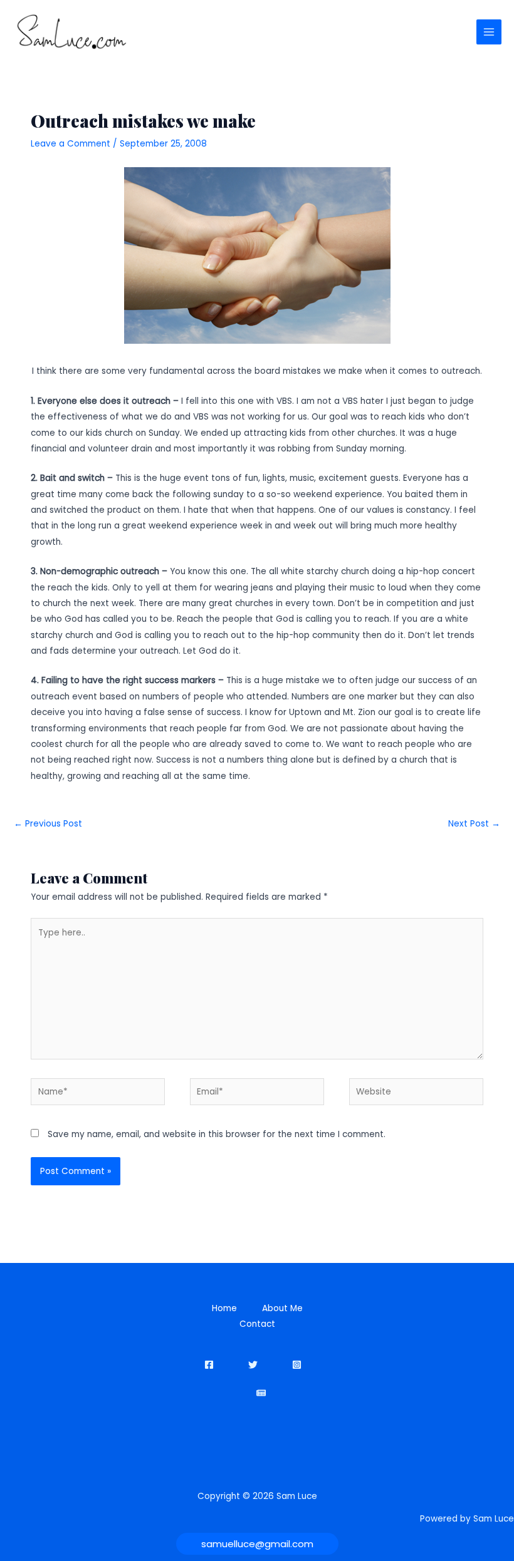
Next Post (474, 824)
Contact (257, 1324)
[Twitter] (253, 1365)
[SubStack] (261, 1393)
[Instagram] (297, 1365)
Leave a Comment (70, 144)
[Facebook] (209, 1365)
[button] (257, 1544)
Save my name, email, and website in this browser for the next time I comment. (217, 1134)
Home (224, 1308)
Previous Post (48, 824)
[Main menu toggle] (489, 32)
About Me (282, 1308)
